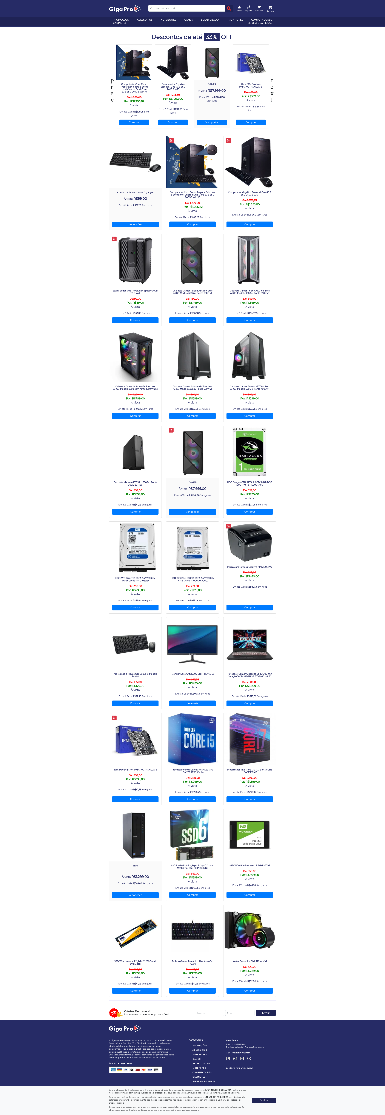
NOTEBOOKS (168, 19)
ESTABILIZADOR (210, 19)
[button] (186, 132)
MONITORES (236, 19)
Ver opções (212, 122)
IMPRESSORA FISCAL (259, 23)
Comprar (134, 122)
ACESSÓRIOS (145, 19)
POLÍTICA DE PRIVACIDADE (239, 1068)
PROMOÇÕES (121, 19)
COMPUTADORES (261, 19)
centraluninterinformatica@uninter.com (248, 1047)
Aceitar (264, 1100)
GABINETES (120, 23)
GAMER (188, 19)
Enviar (266, 1012)
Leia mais (192, 703)
